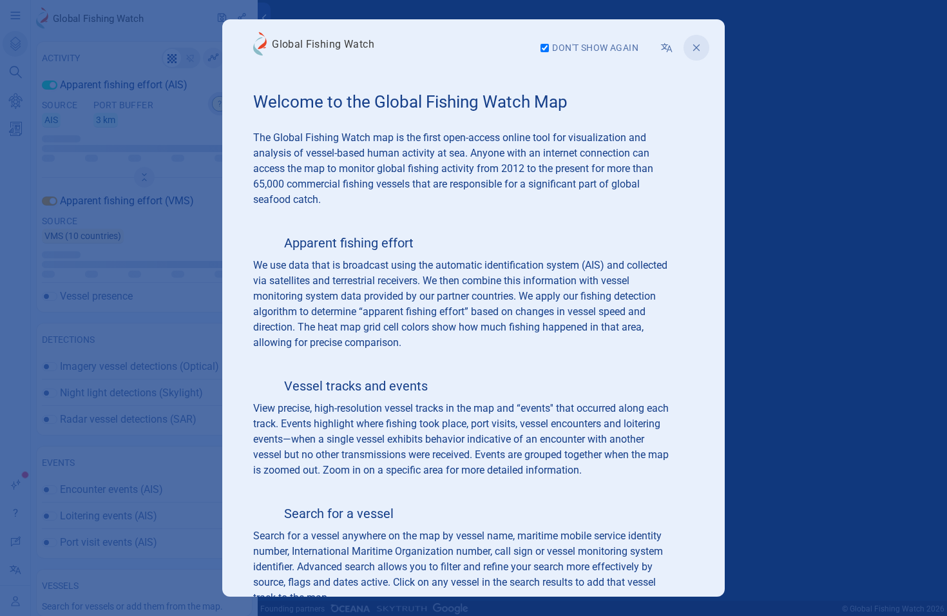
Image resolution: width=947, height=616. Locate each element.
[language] (667, 48)
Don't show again (595, 48)
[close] (696, 48)
